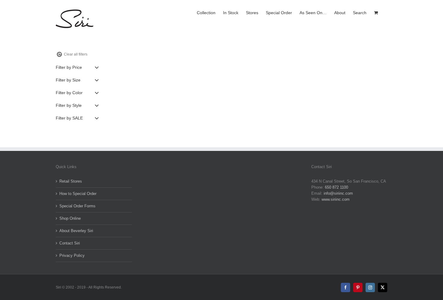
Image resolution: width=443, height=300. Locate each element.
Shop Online (70, 218)
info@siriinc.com (338, 193)
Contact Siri (69, 243)
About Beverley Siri (76, 230)
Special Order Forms (77, 206)
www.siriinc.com (336, 199)
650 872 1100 (336, 187)
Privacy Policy (72, 255)
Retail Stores (70, 181)
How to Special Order (77, 193)
